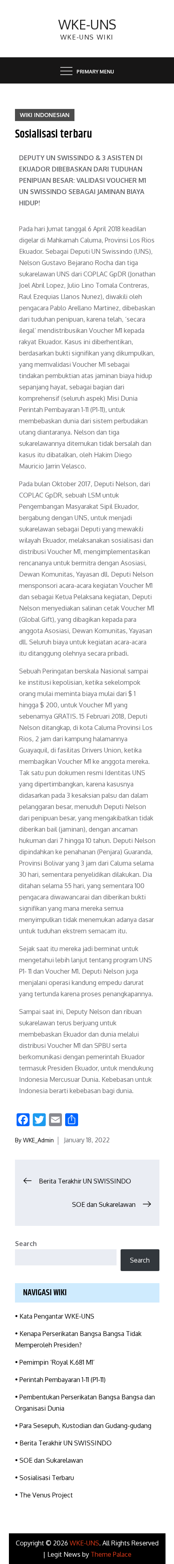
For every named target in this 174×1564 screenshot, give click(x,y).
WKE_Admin (38, 1140)
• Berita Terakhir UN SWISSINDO (63, 1443)
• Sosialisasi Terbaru (44, 1478)
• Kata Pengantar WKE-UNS (54, 1316)
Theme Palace (111, 1554)
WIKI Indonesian (45, 114)
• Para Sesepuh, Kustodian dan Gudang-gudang (83, 1426)
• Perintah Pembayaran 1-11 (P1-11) (60, 1380)
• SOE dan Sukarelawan (49, 1460)
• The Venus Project (44, 1495)
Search (26, 1244)
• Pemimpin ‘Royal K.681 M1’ (55, 1362)
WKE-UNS (87, 24)
